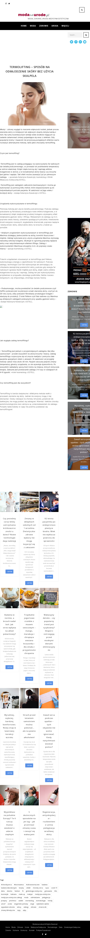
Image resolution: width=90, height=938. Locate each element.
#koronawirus (19, 885)
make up (22, 894)
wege (32, 904)
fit (23, 891)
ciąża (47, 888)
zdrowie (33, 907)
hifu (55, 891)
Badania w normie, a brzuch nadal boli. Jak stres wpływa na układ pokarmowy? (9, 624)
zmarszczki (42, 907)
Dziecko (8, 930)
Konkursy (24, 930)
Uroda (54, 26)
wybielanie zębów (42, 904)
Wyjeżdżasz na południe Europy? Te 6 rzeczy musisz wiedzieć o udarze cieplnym (9, 823)
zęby (24, 910)
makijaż (30, 894)
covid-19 (54, 888)
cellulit (28, 888)
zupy (19, 910)
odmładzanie (35, 897)
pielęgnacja (46, 897)
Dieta (60, 927)
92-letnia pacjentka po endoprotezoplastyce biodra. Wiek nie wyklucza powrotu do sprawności (49, 529)
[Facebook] (5, 3)
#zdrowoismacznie (33, 885)
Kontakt (31, 930)
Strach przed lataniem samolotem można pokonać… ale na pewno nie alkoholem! (29, 726)
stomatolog (29, 901)
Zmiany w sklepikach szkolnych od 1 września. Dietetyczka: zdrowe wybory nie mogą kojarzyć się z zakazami (29, 533)
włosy (19, 907)
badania (44, 885)
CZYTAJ (9, 571)
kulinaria (13, 894)
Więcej (65, 26)
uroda (10, 904)
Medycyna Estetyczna (38, 927)
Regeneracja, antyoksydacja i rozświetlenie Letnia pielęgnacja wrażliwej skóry (49, 823)
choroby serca (38, 888)
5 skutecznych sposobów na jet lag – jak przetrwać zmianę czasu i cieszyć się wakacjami (29, 823)
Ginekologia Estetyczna (72, 927)
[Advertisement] (29, 47)
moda (26, 897)
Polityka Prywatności (43, 930)
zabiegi (25, 907)
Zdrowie (43, 26)
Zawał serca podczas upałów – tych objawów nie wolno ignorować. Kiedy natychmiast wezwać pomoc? (49, 731)
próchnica (12, 901)
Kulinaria (16, 930)
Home (24, 26)
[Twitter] (9, 3)
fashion (17, 891)
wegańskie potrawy (21, 904)
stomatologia (41, 901)
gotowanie (48, 891)
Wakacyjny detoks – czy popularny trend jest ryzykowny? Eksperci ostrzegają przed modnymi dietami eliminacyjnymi (49, 632)
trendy (50, 901)
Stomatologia (52, 927)
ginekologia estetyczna (34, 891)
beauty (21, 888)
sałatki (20, 901)
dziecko (9, 891)
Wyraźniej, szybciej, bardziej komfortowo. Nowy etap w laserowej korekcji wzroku (9, 726)
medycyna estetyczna (42, 894)
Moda (33, 26)
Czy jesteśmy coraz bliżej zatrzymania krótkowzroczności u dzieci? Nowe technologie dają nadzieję (9, 529)
